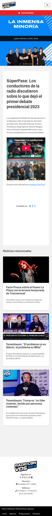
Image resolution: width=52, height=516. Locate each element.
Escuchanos (26, 13)
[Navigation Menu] (47, 5)
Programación (24, 514)
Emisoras (36, 514)
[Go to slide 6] (28, 63)
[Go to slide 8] (31, 63)
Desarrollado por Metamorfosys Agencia (18, 509)
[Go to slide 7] (30, 63)
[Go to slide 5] (26, 63)
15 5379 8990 (27, 494)
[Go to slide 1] (20, 63)
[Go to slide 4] (25, 63)
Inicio (4, 514)
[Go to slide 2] (21, 64)
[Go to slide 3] (23, 63)
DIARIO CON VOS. (37, 184)
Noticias (12, 514)
